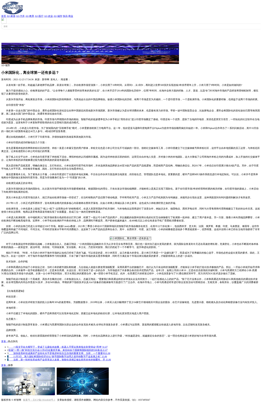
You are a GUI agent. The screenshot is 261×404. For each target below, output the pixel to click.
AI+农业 (48, 16)
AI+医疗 (39, 16)
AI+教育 (29, 16)
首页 (3, 16)
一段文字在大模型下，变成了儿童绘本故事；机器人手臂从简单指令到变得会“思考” (58, 347)
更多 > (4, 341)
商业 (70, 16)
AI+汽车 (20, 16)
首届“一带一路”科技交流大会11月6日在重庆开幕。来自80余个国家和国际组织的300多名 (58, 350)
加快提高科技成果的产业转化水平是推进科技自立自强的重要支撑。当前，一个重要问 (59, 353)
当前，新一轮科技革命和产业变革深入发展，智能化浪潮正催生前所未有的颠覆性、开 (59, 359)
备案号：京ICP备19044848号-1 (39, 400)
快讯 (65, 16)
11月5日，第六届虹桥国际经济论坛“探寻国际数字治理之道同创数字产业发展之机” (57, 356)
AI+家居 (11, 16)
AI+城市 (57, 16)
